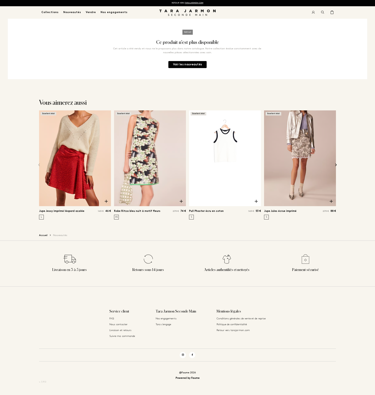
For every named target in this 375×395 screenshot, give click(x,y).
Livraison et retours (120, 330)
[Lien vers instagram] (183, 355)
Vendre (91, 12)
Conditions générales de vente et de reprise (241, 318)
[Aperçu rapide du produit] (106, 201)
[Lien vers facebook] (192, 355)
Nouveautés (72, 12)
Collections (50, 12)
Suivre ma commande (122, 336)
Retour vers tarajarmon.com (233, 330)
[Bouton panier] (332, 12)
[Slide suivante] (336, 165)
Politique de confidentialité (232, 324)
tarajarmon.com (194, 3)
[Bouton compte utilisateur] (313, 12)
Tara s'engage (163, 324)
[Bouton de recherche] (323, 12)
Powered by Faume (188, 378)
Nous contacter (118, 324)
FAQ (111, 318)
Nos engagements (114, 12)
